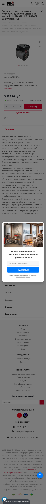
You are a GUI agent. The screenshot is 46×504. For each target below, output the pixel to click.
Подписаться (23, 269)
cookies (26, 501)
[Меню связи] (40, 475)
